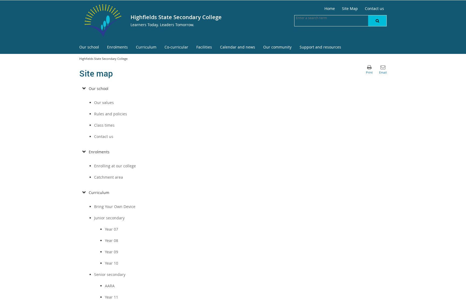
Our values (104, 102)
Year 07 (111, 229)
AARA (110, 285)
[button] (377, 20)
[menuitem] (89, 47)
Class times (104, 125)
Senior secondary (109, 274)
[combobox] (323, 17)
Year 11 (111, 297)
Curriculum (99, 192)
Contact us (103, 136)
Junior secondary (109, 217)
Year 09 (111, 251)
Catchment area (108, 177)
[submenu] (84, 88)
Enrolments (99, 151)
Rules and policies (110, 113)
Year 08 (111, 240)
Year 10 (111, 263)
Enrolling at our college (115, 165)
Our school (98, 88)
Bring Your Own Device (114, 206)
